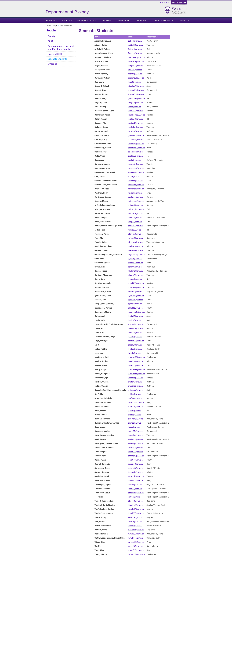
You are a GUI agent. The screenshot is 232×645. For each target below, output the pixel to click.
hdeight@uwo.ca (135, 193)
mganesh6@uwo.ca (136, 254)
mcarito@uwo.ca (135, 131)
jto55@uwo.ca (134, 497)
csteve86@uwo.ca (136, 468)
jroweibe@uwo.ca (135, 435)
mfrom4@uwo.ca (135, 238)
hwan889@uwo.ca (136, 534)
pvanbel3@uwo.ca (136, 509)
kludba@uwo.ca (135, 349)
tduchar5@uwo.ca (136, 213)
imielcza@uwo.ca (135, 378)
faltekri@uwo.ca (135, 49)
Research (123, 20)
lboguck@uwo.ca (135, 102)
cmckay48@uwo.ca (136, 369)
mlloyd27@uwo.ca (136, 341)
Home (49, 26)
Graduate (106, 20)
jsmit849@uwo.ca (135, 460)
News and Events (164, 20)
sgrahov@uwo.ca (135, 263)
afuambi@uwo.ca (135, 242)
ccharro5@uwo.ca (135, 139)
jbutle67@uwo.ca (135, 119)
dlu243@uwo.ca (135, 345)
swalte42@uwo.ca (136, 530)
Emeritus (52, 64)
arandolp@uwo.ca (136, 423)
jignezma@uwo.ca (136, 295)
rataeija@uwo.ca (135, 69)
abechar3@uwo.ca (136, 86)
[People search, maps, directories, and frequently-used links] (179, 3)
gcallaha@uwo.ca (135, 127)
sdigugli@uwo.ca (135, 205)
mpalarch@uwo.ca (136, 402)
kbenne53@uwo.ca (136, 94)
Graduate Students (57, 59)
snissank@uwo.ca (136, 390)
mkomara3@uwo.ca (136, 312)
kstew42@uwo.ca (135, 472)
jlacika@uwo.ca (134, 320)
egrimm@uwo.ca (135, 267)
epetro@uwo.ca (134, 410)
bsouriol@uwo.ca (135, 464)
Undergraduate (85, 20)
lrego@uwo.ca (134, 427)
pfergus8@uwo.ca (136, 234)
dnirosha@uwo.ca (135, 226)
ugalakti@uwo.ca (135, 246)
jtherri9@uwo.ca (135, 488)
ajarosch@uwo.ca (135, 300)
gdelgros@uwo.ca (135, 197)
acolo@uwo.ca (134, 160)
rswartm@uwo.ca (135, 480)
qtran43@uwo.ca (135, 501)
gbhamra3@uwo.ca (136, 98)
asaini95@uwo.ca (135, 439)
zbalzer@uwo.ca (135, 74)
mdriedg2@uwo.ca (136, 209)
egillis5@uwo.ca (135, 258)
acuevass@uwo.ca (136, 172)
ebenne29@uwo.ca (136, 90)
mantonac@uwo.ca (136, 57)
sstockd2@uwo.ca (136, 476)
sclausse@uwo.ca (135, 152)
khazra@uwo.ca (135, 279)
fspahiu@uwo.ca (135, 53)
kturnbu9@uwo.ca (136, 505)
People (66, 20)
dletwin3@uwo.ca (135, 328)
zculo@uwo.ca (134, 176)
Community (142, 20)
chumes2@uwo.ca (136, 287)
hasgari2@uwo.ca (135, 65)
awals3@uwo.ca (135, 525)
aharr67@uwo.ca (135, 275)
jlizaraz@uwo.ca (135, 336)
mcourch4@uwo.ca (136, 168)
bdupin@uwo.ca (135, 221)
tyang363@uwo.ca (136, 550)
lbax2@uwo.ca (134, 82)
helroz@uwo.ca (134, 230)
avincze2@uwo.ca (136, 517)
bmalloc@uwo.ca (135, 365)
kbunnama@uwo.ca (136, 115)
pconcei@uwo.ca (135, 180)
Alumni (183, 20)
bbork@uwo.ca (134, 106)
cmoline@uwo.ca (135, 386)
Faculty (51, 36)
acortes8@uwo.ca (135, 164)
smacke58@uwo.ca (136, 357)
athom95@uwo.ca (136, 493)
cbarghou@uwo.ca (136, 78)
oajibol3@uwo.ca (135, 45)
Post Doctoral (55, 54)
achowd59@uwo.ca (136, 148)
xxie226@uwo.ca (135, 546)
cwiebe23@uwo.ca (136, 542)
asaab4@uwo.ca (135, 291)
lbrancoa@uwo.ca (135, 111)
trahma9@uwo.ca (135, 419)
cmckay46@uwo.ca (136, 373)
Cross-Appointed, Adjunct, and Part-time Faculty (61, 47)
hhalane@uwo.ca (135, 271)
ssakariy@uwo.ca (135, 443)
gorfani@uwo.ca (135, 398)
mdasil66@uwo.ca (136, 185)
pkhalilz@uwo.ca (135, 308)
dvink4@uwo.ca (135, 521)
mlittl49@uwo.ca (135, 332)
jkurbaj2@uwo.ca (135, 316)
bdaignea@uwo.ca (136, 189)
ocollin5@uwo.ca (135, 156)
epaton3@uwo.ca (135, 406)
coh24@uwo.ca (134, 394)
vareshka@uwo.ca (136, 61)
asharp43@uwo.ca (136, 456)
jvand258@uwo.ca (136, 513)
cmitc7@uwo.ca (135, 382)
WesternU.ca (165, 2)
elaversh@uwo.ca (135, 324)
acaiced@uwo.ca (135, 123)
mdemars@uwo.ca (136, 201)
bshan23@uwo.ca (135, 451)
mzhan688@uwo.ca (136, 554)
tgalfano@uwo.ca (135, 250)
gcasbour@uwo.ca (136, 135)
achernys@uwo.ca (136, 143)
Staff (50, 41)
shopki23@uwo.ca (136, 283)
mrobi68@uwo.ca (135, 431)
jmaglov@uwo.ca (135, 361)
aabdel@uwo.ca (135, 41)
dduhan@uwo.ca (135, 217)
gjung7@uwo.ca (135, 304)
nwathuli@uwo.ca (135, 538)
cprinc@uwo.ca (134, 415)
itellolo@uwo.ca (135, 484)
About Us (50, 20)
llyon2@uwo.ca (134, 353)
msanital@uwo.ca (135, 447)
